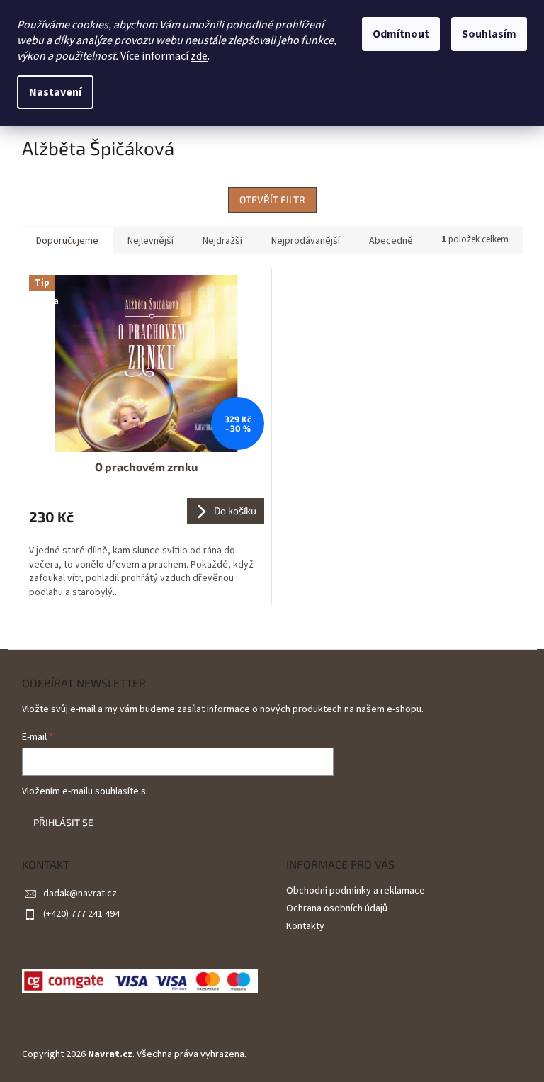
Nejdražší (222, 241)
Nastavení (55, 92)
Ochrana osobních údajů (336, 908)
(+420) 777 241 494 (81, 914)
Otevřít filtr (272, 199)
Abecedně (391, 241)
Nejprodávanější (305, 241)
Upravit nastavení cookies (303, 1054)
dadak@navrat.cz (80, 893)
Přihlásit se (63, 822)
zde (199, 56)
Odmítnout (401, 34)
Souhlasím (489, 34)
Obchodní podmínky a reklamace (355, 891)
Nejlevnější (151, 241)
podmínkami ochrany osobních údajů (225, 791)
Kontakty (305, 926)
